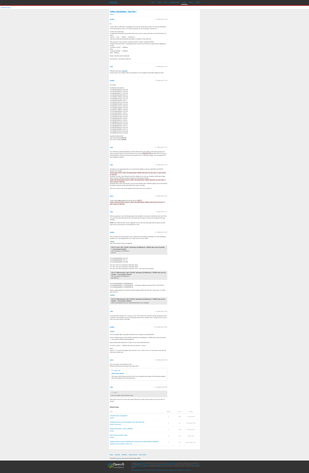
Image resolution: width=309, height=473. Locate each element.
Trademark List (170, 464)
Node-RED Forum (5, 7)
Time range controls (117, 373)
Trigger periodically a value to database (121, 428)
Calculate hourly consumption (118, 415)
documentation (175, 2)
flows (191, 2)
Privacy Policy (142, 454)
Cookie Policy (188, 470)
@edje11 (112, 295)
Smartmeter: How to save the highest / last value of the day (127, 422)
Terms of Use (145, 470)
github (198, 2)
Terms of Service (133, 454)
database (127, 443)
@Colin (112, 241)
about (159, 2)
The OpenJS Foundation (136, 470)
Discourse (118, 458)
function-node (118, 424)
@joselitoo (124, 71)
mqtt (131, 443)
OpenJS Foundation (140, 463)
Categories (117, 454)
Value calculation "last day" (123, 11)
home (153, 2)
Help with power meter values (118, 435)
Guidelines (124, 454)
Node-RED (113, 2)
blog (165, 2)
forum (184, 2)
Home (111, 454)
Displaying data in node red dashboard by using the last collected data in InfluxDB (134, 441)
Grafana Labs (116, 370)
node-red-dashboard (120, 443)
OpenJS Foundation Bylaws (162, 470)
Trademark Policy (161, 464)
